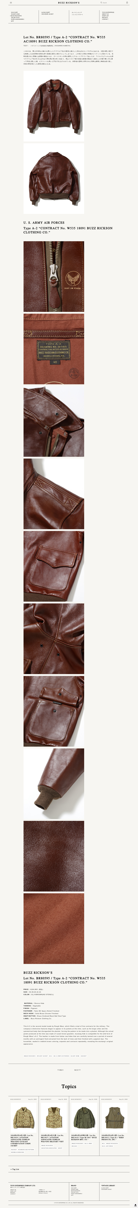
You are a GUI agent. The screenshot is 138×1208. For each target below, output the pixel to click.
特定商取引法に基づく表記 (45, 1191)
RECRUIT (12, 1192)
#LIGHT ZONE (75, 1056)
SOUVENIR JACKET (106, 1189)
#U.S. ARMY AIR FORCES (61, 1056)
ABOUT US (13, 1189)
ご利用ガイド (42, 1189)
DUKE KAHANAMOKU (76, 1193)
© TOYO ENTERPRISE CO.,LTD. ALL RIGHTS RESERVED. (69, 1202)
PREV (61, 1070)
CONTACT (12, 1193)
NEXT (76, 1070)
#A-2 (50, 1056)
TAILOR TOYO (74, 1192)
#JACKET (84, 1056)
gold (72, 1195)
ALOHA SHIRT (105, 1188)
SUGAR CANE (74, 1189)
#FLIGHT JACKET (42, 1056)
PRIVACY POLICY (43, 1193)
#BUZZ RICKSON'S (30, 1056)
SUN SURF (74, 1188)
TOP (135, 1206)
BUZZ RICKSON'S (69, 2)
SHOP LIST (13, 1191)
